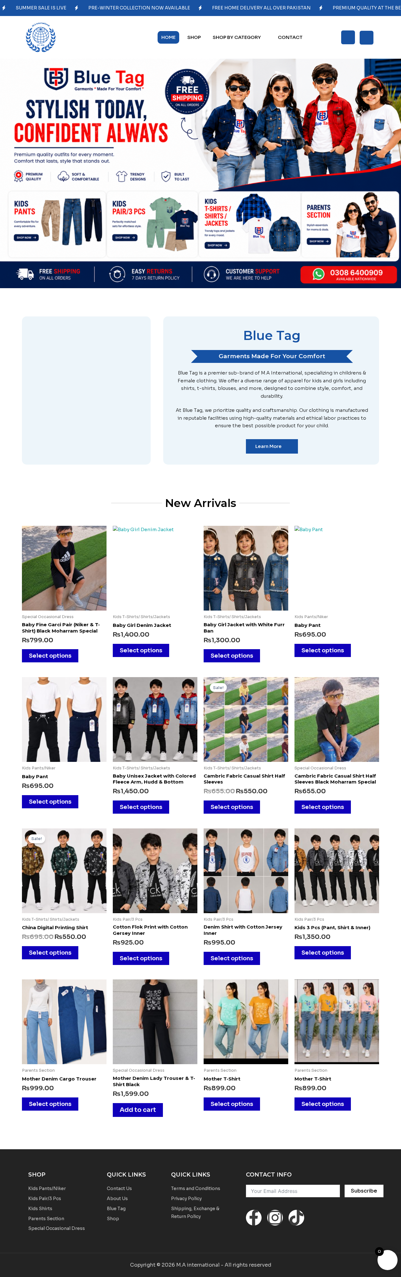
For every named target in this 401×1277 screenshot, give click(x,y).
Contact (290, 37)
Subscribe (364, 1191)
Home (168, 37)
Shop (194, 37)
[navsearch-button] (348, 37)
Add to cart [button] (138, 1110)
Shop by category (237, 37)
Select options (50, 655)
